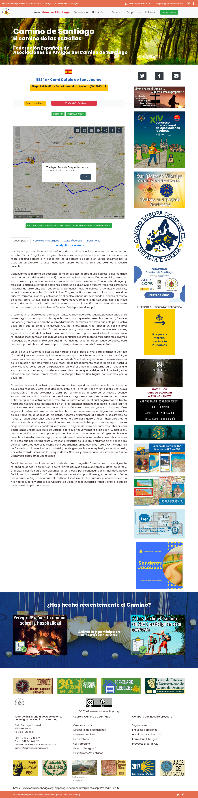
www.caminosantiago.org (105, 711)
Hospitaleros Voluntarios (88, 753)
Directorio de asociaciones (89, 730)
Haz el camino (169, 12)
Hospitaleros (99, 12)
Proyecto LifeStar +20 (145, 744)
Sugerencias (139, 725)
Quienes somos (82, 725)
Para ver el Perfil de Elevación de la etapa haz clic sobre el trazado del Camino (68, 225)
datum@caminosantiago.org (31, 748)
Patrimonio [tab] (93, 240)
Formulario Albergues (145, 739)
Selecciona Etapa (35, 103)
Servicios (117, 12)
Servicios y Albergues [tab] (46, 240)
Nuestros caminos (84, 734)
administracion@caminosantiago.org (36, 744)
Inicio (37, 12)
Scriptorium (134, 12)
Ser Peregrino (81, 744)
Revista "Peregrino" (84, 748)
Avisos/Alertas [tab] (73, 240)
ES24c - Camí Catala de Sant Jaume (68, 79)
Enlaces (150, 12)
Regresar (58, 113)
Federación (81, 12)
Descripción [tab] (20, 240)
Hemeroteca (81, 739)
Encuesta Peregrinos (144, 730)
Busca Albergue (75, 113)
